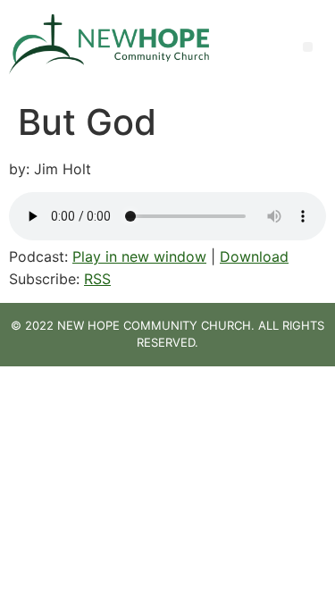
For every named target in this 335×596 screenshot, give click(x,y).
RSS (97, 279)
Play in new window (139, 256)
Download (254, 256)
